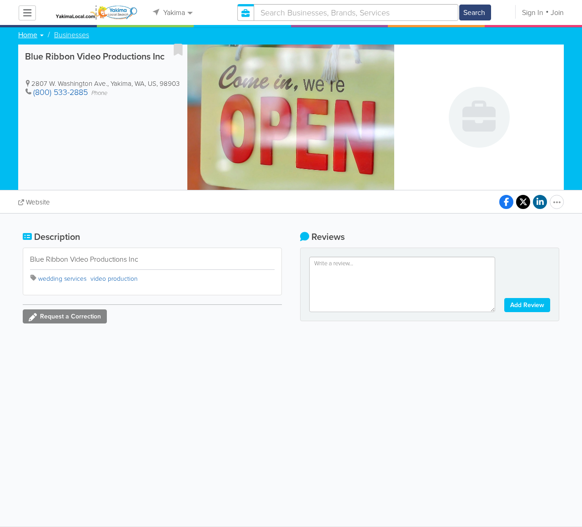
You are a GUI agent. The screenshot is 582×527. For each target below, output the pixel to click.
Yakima (173, 12)
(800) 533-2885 (60, 92)
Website (38, 202)
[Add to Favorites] (178, 49)
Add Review (527, 305)
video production (114, 278)
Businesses (71, 35)
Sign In (532, 12)
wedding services (62, 278)
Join (557, 12)
